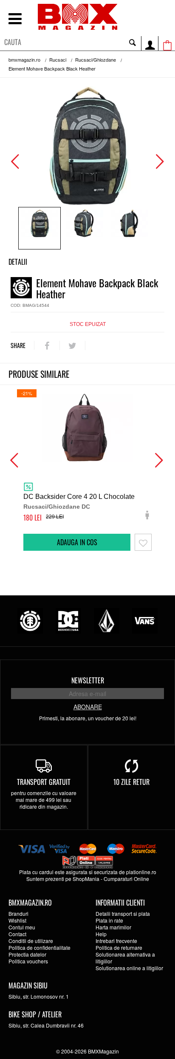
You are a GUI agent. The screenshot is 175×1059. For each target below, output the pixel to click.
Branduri (18, 913)
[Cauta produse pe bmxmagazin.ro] (132, 42)
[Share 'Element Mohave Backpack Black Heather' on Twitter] (72, 345)
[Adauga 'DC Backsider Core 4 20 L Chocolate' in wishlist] (143, 542)
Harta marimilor (113, 927)
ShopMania (86, 878)
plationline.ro (141, 871)
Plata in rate (109, 920)
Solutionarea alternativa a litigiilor (125, 958)
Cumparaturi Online (126, 878)
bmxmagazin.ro (24, 59)
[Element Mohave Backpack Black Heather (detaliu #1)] (84, 228)
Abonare (87, 706)
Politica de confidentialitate (39, 947)
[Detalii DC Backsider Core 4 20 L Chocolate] (87, 427)
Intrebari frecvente (116, 940)
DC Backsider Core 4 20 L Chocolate (79, 496)
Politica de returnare (119, 947)
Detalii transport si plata (123, 913)
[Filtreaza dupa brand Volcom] (106, 619)
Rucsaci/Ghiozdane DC (56, 506)
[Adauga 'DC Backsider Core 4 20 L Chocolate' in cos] (76, 542)
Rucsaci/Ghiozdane (95, 59)
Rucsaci (57, 59)
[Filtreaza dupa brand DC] (68, 619)
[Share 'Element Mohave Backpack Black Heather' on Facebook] (46, 345)
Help (101, 933)
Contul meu (21, 927)
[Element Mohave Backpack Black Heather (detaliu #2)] (129, 228)
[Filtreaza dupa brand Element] (30, 619)
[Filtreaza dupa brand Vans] (145, 619)
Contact (17, 933)
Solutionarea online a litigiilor (129, 967)
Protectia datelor (27, 954)
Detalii (17, 262)
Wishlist (17, 920)
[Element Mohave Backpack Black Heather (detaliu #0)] (39, 228)
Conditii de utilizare (30, 940)
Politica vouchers (28, 961)
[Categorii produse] (15, 19)
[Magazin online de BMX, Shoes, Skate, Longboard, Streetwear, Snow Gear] (77, 17)
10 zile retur (131, 782)
